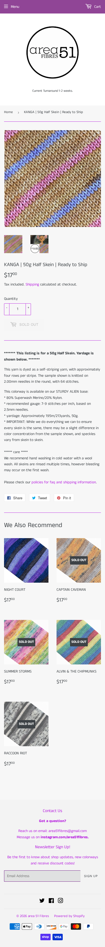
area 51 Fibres (38, 916)
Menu (15, 6)
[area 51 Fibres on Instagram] (60, 901)
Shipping (32, 284)
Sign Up (90, 876)
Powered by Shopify (69, 916)
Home (8, 112)
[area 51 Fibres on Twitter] (42, 901)
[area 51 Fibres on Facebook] (51, 901)
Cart (97, 6)
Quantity (11, 298)
